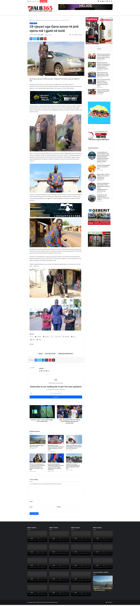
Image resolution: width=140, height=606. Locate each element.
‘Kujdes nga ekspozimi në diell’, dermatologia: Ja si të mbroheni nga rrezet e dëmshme (74, 454)
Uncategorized (37, 20)
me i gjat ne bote (50, 360)
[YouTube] (47, 378)
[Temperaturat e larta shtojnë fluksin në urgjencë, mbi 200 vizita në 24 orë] (92, 198)
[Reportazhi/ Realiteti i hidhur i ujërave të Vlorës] (38, 446)
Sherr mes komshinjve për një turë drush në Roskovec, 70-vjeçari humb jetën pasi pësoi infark (103, 82)
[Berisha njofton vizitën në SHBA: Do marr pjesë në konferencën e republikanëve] (92, 178)
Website (59, 514)
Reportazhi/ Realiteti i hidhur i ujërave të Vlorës (37, 453)
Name (31, 508)
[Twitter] (43, 378)
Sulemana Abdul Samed (66, 360)
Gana (40, 360)
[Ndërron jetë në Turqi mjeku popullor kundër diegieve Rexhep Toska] (92, 74)
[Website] (40, 378)
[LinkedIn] (45, 378)
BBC (37, 86)
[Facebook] (42, 378)
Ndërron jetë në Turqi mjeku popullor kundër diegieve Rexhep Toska (102, 74)
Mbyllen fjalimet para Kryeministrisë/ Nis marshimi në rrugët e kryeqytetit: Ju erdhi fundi (56, 454)
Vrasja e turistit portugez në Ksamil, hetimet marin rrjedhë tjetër (103, 91)
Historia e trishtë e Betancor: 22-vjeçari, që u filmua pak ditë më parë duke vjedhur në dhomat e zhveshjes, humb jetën (37, 474)
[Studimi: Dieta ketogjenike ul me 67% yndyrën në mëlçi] (92, 169)
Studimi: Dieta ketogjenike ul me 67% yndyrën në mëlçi (103, 167)
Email (31, 514)
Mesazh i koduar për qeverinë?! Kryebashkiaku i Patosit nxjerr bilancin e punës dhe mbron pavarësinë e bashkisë (103, 65)
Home (31, 20)
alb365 (39, 34)
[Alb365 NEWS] (40, 9)
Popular (99, 48)
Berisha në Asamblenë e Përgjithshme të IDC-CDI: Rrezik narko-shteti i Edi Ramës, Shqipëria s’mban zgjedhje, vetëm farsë (56, 474)
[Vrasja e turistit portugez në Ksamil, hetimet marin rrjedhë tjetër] (92, 91)
